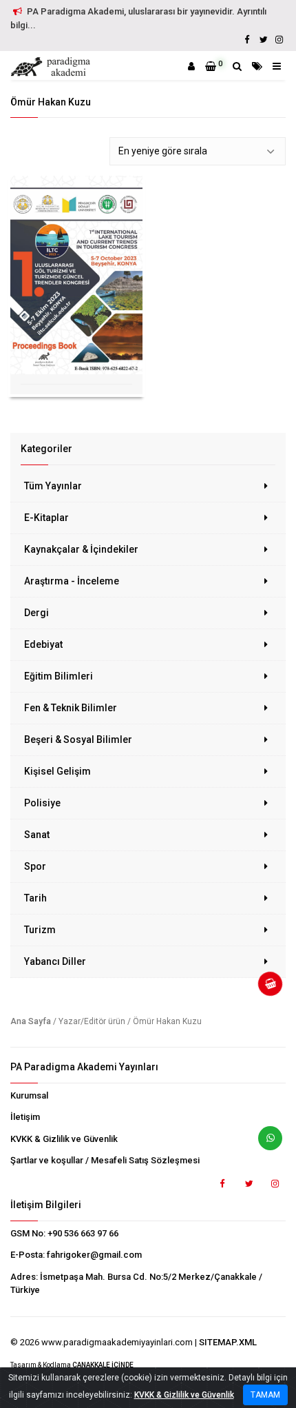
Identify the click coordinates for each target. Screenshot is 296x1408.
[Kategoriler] (257, 66)
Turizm (40, 929)
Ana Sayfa (30, 1021)
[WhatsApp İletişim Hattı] (265, 1143)
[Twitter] (263, 39)
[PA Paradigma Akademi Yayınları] (52, 67)
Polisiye (42, 802)
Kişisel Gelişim (57, 771)
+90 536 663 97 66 (82, 1233)
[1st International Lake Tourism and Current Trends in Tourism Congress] (76, 275)
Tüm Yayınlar (53, 485)
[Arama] (237, 66)
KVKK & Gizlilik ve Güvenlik (64, 1139)
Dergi (36, 612)
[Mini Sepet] (265, 989)
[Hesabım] (191, 66)
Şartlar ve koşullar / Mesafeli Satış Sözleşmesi (105, 1160)
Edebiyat (43, 644)
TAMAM (265, 1395)
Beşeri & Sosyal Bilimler (78, 739)
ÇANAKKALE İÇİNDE (103, 1365)
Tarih (35, 898)
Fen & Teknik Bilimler (70, 707)
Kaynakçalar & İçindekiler (81, 549)
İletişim (25, 1117)
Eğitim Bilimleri (58, 676)
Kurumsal (29, 1095)
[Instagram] (279, 39)
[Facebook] (247, 39)
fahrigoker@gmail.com (94, 1254)
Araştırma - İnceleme (71, 580)
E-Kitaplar (46, 517)
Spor (35, 866)
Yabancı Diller (55, 961)
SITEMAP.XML (228, 1342)
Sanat (37, 834)
